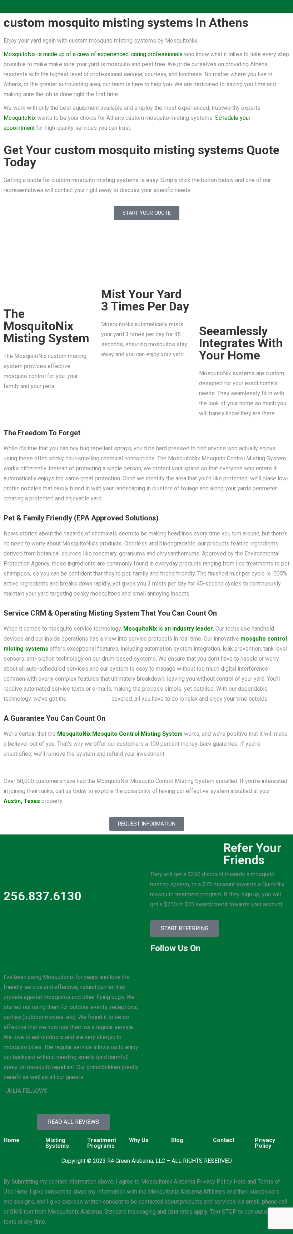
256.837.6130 (42, 896)
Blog (177, 1140)
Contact (223, 1140)
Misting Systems (57, 1143)
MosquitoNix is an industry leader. (168, 628)
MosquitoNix (20, 117)
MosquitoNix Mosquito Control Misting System (120, 733)
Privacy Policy (265, 1143)
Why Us (139, 1140)
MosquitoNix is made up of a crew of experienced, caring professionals (93, 54)
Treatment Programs (101, 1143)
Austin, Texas (22, 801)
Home (12, 1140)
